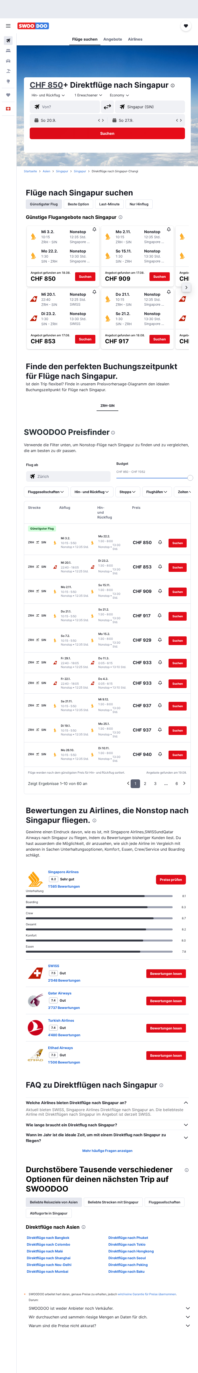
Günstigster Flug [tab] (44, 204)
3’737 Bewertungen (64, 1008)
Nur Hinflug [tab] (139, 204)
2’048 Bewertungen (64, 980)
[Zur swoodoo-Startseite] (33, 25)
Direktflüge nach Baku (126, 1271)
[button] (8, 26)
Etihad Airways (60, 1048)
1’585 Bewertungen (64, 886)
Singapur (62, 171)
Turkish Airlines (61, 1020)
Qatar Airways (59, 993)
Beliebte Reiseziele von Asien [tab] (54, 1202)
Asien (46, 171)
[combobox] (120, 95)
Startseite (30, 171)
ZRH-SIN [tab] (107, 405)
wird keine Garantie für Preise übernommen (147, 1294)
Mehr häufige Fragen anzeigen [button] (107, 1151)
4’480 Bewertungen (64, 1035)
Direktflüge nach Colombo (48, 1244)
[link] (171, 879)
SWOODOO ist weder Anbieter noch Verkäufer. (71, 1308)
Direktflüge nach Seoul (127, 1258)
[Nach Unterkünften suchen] (8, 51)
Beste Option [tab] (78, 204)
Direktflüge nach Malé (45, 1251)
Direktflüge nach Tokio (127, 1244)
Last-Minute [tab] (109, 204)
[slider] (190, 478)
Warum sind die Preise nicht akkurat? (62, 1325)
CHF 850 (46, 85)
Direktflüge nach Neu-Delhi (49, 1265)
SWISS (53, 966)
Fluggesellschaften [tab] (164, 1202)
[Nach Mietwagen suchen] (8, 61)
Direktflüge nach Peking (128, 1265)
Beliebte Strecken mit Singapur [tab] (113, 1202)
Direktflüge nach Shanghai (49, 1258)
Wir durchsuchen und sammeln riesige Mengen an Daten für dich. (88, 1317)
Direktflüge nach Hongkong (131, 1251)
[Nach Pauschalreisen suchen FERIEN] (8, 71)
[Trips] (8, 95)
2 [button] (145, 783)
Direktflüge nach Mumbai (47, 1271)
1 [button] (135, 783)
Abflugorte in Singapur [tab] (49, 1213)
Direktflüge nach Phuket (128, 1238)
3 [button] (155, 783)
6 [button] (177, 783)
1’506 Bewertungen (64, 1062)
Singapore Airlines (63, 872)
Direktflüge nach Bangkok (48, 1238)
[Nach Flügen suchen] (8, 40)
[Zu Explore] (8, 81)
